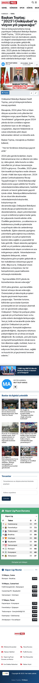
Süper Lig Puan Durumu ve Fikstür (7, 658)
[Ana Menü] (36, 3)
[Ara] (33, 3)
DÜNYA (30, 8)
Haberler (4, 14)
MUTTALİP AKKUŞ (20, 382)
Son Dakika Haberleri (11, 664)
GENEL (4, 8)
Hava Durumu (27, 647)
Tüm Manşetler (28, 657)
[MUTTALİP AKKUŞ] (7, 384)
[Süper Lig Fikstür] (36, 570)
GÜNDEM (13, 8)
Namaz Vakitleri (9, 652)
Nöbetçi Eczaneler (10, 647)
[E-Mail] (15, 387)
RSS (6, 673)
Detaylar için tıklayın (19, 562)
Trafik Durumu (27, 652)
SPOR (22, 8)
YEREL (13, 14)
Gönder (6, 498)
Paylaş (6, 92)
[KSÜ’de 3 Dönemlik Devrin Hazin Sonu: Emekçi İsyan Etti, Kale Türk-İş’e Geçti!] (10, 404)
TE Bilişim (25, 680)
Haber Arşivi (27, 664)
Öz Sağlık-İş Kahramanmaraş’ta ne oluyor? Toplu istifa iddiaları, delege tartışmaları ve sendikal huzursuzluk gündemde (10, 463)
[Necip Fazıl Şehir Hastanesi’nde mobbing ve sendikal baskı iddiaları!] (28, 451)
